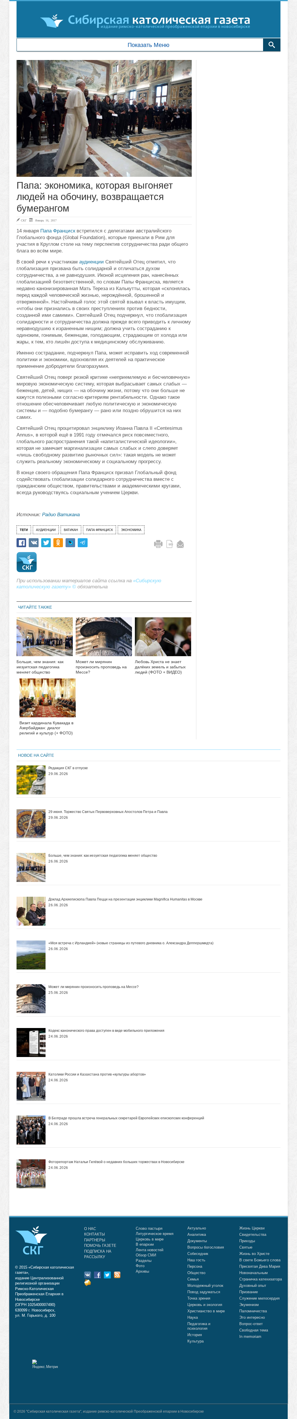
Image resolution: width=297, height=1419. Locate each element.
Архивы (142, 1271)
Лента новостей (149, 1250)
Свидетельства (252, 1234)
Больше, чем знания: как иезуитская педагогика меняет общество (40, 666)
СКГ (24, 220)
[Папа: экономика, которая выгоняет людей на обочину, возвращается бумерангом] (104, 118)
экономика (131, 530)
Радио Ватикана (61, 514)
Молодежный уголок (205, 1285)
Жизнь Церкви (252, 1228)
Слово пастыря (149, 1228)
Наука (192, 1317)
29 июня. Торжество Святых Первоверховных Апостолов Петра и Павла (108, 812)
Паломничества (253, 1311)
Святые (245, 1247)
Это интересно (252, 1317)
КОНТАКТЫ (94, 1234)
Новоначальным (253, 1273)
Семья (193, 1279)
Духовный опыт (252, 1285)
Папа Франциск (57, 231)
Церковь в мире (150, 1239)
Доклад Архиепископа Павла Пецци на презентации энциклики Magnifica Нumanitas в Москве (125, 899)
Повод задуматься (203, 1292)
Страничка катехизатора (260, 1279)
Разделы (143, 1260)
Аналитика (196, 1234)
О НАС (90, 1229)
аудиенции (91, 262)
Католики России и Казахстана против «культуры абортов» (97, 1074)
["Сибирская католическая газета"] (148, 21)
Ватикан (71, 530)
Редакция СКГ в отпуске (68, 768)
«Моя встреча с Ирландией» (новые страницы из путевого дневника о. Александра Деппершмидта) (130, 943)
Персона (194, 1266)
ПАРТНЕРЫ (94, 1240)
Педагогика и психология (198, 1326)
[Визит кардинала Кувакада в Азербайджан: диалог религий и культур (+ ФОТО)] (47, 701)
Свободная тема (253, 1330)
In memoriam (250, 1336)
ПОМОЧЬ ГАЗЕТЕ (100, 1245)
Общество (196, 1273)
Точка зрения (198, 1298)
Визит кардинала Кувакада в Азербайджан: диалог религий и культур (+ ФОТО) (46, 728)
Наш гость (196, 1260)
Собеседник (197, 1253)
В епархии (145, 1244)
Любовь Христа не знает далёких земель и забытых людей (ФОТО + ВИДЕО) (160, 666)
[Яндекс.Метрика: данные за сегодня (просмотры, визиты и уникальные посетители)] (45, 1364)
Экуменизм (249, 1304)
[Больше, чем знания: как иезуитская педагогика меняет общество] (45, 640)
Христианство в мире (206, 1311)
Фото (140, 1266)
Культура (195, 1341)
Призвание (248, 1292)
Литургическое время (154, 1233)
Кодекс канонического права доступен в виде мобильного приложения (106, 1031)
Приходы (247, 1241)
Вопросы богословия (205, 1247)
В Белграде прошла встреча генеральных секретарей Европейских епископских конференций (126, 1118)
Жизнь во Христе (254, 1253)
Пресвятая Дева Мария (259, 1266)
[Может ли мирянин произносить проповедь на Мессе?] (104, 640)
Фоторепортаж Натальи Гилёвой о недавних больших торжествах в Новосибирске (116, 1162)
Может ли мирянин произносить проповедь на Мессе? (101, 666)
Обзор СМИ (146, 1255)
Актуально (196, 1228)
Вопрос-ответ (251, 1324)
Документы (197, 1241)
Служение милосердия (259, 1298)
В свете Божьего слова (259, 1260)
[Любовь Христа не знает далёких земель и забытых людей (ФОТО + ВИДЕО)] (163, 640)
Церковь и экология (204, 1304)
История (194, 1335)
